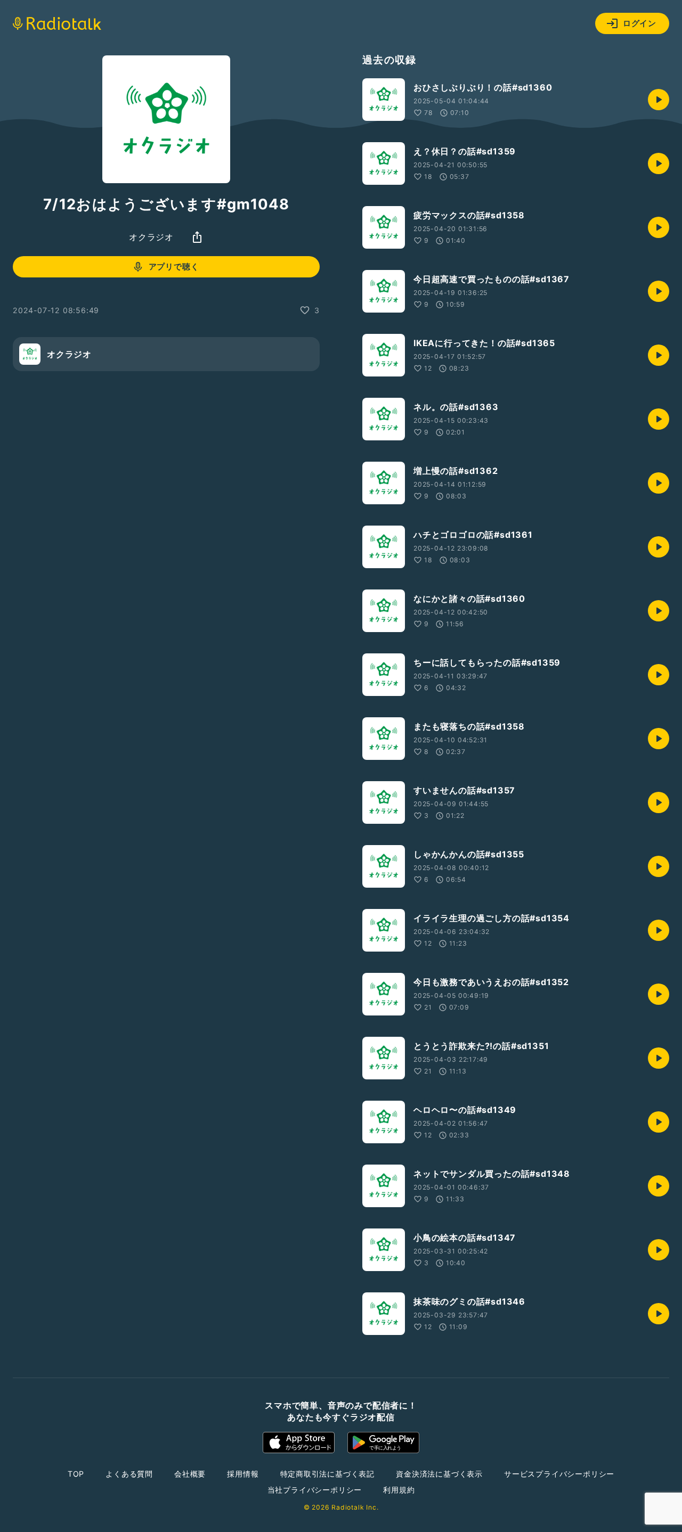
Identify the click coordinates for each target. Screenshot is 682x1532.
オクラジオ (151, 237)
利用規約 (399, 1489)
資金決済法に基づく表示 (439, 1473)
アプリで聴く (174, 266)
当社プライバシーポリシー (314, 1489)
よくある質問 (129, 1473)
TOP (76, 1473)
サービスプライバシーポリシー (559, 1473)
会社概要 (190, 1473)
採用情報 (242, 1473)
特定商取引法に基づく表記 (327, 1473)
